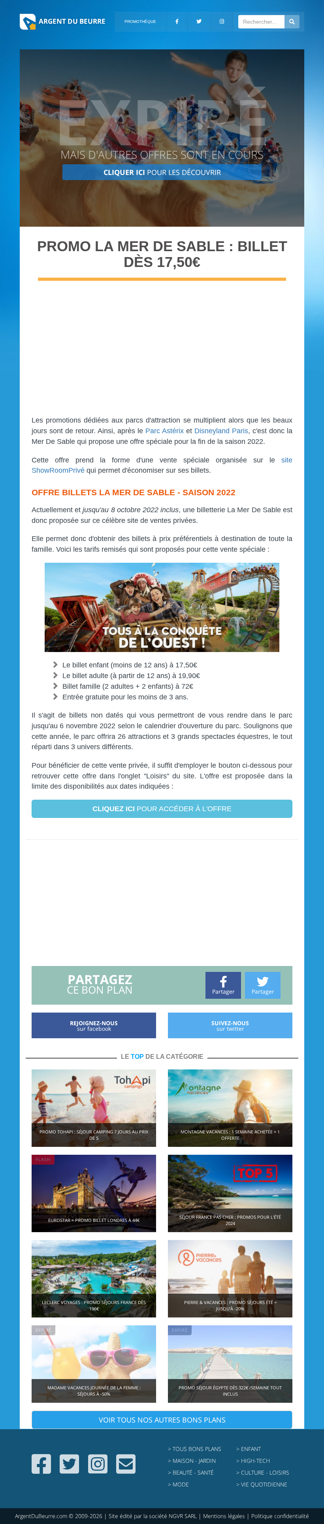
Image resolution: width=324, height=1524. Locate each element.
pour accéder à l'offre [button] (162, 809)
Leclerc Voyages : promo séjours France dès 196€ (94, 1305)
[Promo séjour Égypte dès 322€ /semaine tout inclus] (230, 1363)
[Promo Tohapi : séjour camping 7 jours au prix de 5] (94, 1107)
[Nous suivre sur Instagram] (97, 1470)
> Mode (178, 1484)
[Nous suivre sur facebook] (41, 1470)
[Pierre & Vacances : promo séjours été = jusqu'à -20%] (230, 1278)
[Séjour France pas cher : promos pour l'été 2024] (230, 1192)
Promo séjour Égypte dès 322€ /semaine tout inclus (230, 1391)
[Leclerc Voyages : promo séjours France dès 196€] (94, 1278)
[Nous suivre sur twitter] (69, 1470)
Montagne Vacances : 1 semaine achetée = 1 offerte (230, 1135)
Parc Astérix (164, 431)
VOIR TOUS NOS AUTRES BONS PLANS (162, 1419)
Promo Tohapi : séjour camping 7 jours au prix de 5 (94, 1135)
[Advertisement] (162, 352)
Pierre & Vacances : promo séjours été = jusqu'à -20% (230, 1305)
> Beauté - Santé (191, 1472)
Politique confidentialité (280, 1516)
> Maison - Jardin (192, 1460)
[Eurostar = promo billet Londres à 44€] (94, 1192)
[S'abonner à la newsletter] (126, 1470)
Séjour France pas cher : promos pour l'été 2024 (230, 1220)
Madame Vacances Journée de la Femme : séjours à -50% (94, 1391)
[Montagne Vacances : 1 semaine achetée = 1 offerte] (230, 1107)
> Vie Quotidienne (261, 1484)
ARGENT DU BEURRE (72, 21)
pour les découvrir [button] (162, 172)
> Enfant (248, 1449)
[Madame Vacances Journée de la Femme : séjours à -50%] (94, 1363)
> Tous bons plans (194, 1449)
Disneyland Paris (221, 431)
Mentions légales (224, 1516)
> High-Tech (253, 1460)
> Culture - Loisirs (262, 1472)
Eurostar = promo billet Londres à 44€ (93, 1220)
